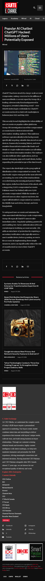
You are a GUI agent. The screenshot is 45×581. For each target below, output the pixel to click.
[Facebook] (6, 85)
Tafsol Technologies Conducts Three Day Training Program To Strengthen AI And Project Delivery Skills (21, 365)
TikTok (30, 529)
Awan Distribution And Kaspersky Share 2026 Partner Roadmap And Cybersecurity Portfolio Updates (22, 299)
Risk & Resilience (9, 357)
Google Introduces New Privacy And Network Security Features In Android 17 (21, 352)
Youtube (9, 537)
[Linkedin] (22, 85)
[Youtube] (3, 537)
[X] (11, 85)
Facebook (9, 525)
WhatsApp (31, 533)
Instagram (31, 525)
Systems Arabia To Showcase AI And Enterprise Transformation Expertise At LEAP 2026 (21, 285)
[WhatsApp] (17, 85)
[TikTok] (25, 529)
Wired (4, 44)
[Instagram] (25, 526)
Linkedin (8, 529)
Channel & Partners (11, 305)
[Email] (27, 85)
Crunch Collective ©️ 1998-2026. (24, 568)
